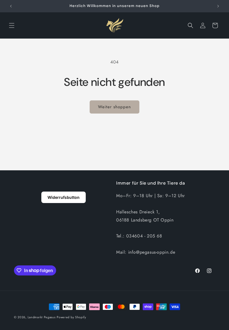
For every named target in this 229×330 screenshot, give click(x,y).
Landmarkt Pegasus (42, 317)
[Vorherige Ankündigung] (11, 6)
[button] (12, 25)
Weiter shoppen (114, 107)
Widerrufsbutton (63, 197)
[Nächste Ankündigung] (218, 6)
